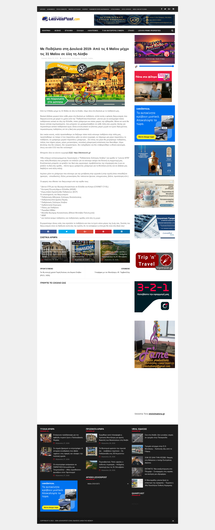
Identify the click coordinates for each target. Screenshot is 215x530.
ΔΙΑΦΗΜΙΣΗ (51, 9)
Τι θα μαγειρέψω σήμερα (113, 30)
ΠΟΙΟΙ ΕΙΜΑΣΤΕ (61, 9)
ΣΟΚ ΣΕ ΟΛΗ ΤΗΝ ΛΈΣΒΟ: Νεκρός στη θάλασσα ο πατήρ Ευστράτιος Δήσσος (159, 460)
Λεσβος (90, 58)
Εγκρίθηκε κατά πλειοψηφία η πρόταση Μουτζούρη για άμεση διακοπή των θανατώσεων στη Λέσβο (54, 253)
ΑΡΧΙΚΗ (42, 9)
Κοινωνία (84, 58)
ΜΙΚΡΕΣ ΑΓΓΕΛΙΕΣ (75, 9)
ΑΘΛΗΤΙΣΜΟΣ (93, 30)
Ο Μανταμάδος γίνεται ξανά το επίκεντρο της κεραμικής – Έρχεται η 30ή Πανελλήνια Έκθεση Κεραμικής (159, 482)
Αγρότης (46, 243)
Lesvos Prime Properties (149, 30)
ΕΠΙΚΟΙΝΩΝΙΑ (115, 9)
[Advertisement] (154, 392)
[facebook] (161, 9)
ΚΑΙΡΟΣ (85, 9)
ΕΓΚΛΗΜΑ (69, 30)
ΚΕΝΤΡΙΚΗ (46, 30)
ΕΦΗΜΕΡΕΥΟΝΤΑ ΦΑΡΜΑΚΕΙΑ (99, 9)
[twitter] (165, 9)
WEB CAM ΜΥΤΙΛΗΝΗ (140, 9)
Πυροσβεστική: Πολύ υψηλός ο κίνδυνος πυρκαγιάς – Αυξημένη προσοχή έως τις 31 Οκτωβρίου (114, 254)
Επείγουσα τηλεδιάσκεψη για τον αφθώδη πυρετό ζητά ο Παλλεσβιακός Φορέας (68, 437)
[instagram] (173, 9)
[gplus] (169, 9)
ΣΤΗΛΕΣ (131, 30)
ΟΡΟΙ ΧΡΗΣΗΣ (126, 9)
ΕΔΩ (70, 153)
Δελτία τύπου (66, 58)
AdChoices (135, 504)
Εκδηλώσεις (76, 58)
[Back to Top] (173, 521)
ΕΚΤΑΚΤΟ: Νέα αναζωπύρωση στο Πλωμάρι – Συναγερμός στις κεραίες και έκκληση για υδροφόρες (159, 471)
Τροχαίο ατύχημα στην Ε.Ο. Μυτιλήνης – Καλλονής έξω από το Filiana (158, 448)
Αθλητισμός (77, 243)
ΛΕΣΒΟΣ (57, 30)
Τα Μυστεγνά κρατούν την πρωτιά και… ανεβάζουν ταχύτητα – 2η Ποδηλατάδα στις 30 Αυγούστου (84, 253)
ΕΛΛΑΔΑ (80, 30)
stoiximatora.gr (157, 414)
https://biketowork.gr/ (82, 153)
